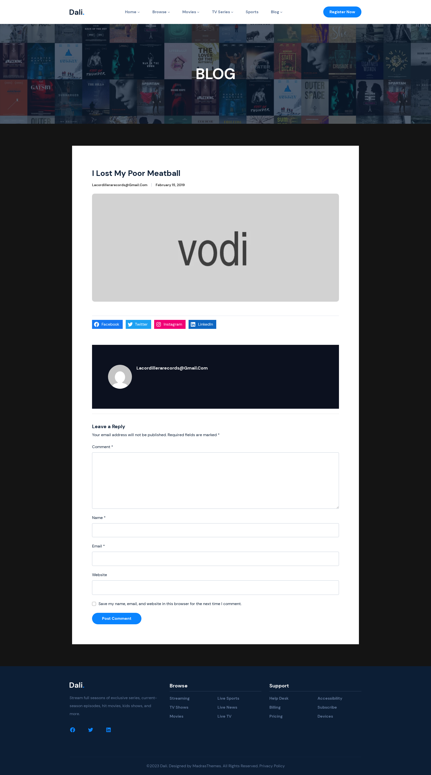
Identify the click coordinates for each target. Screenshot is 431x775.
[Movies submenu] (198, 12)
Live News (227, 707)
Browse (159, 11)
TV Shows (179, 707)
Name (99, 517)
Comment (102, 446)
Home (130, 11)
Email (98, 546)
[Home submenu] (138, 12)
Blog (275, 11)
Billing (275, 707)
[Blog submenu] (281, 12)
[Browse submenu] (169, 12)
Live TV (224, 716)
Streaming (180, 698)
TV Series (221, 11)
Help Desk (279, 698)
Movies (189, 11)
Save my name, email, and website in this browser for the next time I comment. (170, 603)
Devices (325, 716)
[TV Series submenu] (232, 12)
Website (99, 574)
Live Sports (228, 698)
